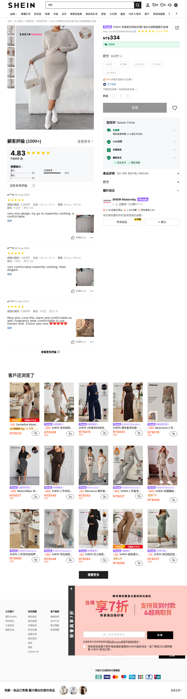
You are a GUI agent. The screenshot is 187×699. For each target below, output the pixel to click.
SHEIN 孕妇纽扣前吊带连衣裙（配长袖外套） (162, 554)
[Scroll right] (176, 13)
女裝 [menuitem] (55, 13)
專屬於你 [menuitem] (25, 13)
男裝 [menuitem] (103, 13)
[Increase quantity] (127, 96)
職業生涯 (9, 630)
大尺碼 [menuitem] (113, 13)
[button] (169, 5)
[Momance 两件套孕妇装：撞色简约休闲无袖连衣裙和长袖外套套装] (93, 465)
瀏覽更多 (93, 574)
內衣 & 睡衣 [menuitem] (135, 13)
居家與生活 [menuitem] (92, 13)
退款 (30, 647)
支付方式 (54, 621)
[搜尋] (137, 5)
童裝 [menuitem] (122, 13)
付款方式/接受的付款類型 (107, 670)
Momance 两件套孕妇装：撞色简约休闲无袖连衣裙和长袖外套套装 (93, 491)
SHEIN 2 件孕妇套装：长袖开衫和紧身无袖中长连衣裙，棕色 (59, 491)
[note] (24, 420)
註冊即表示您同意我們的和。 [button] (112, 642)
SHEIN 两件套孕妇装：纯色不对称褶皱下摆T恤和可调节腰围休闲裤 (128, 427)
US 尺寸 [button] (115, 56)
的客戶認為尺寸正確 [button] (118, 79)
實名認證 (32, 621)
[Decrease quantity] (113, 96)
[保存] (175, 108)
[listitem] (24, 411)
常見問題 (54, 630)
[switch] (32, 185)
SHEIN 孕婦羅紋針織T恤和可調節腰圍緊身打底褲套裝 (162, 491)
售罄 (135, 108)
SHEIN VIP (33, 652)
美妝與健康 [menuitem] (159, 13)
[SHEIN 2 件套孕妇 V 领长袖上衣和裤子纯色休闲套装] (128, 465)
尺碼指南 (32, 625)
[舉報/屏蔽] (91, 237)
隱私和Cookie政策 (116, 641)
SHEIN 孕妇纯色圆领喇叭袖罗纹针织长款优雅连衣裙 (59, 554)
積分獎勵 (54, 625)
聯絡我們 (54, 617)
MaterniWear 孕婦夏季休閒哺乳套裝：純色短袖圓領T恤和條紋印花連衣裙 (24, 491)
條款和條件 (133, 641)
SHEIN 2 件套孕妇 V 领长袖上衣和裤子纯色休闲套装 (128, 491)
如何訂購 (32, 630)
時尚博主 (9, 621)
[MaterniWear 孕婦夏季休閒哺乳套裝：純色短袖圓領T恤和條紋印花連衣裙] (24, 465)
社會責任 (9, 625)
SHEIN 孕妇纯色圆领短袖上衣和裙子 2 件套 (59, 427)
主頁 (9, 21)
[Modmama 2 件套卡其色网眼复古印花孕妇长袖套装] (162, 402)
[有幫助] (73, 237)
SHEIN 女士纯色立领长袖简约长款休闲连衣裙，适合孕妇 (93, 554)
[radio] (109, 64)
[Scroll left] (172, 13)
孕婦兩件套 (41, 21)
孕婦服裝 (29, 21)
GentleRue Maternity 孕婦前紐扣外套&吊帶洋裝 (24, 424)
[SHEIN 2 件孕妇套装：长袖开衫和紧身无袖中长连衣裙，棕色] (59, 465)
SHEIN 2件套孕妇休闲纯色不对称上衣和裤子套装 (93, 427)
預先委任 (32, 617)
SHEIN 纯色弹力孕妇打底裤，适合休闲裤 (128, 554)
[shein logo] (21, 5)
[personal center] (148, 5)
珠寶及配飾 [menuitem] (76, 13)
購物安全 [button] (117, 158)
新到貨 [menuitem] (37, 13)
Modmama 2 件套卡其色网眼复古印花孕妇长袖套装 (162, 427)
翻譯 (9, 221)
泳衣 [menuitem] (64, 13)
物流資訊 (32, 638)
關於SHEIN (11, 617)
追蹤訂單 (32, 634)
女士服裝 (18, 21)
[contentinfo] (140, 677)
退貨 (30, 643)
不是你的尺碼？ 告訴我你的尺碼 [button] (119, 89)
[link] (155, 5)
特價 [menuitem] (47, 13)
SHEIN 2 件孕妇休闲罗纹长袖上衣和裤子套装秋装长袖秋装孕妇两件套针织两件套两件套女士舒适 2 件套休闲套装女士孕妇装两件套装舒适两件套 (24, 554)
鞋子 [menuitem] (147, 13)
